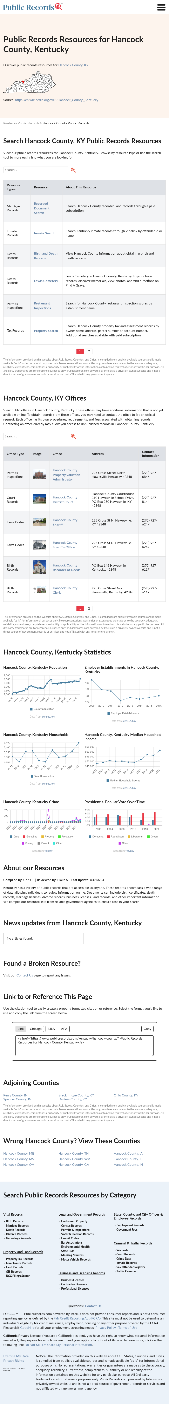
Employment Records (130, 1225)
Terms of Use (127, 1327)
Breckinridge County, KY (76, 1095)
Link (21, 1028)
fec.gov (130, 851)
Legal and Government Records (82, 1214)
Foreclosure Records (19, 1263)
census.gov (48, 717)
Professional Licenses (75, 1288)
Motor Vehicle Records (76, 1259)
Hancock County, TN (74, 1153)
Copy (147, 1028)
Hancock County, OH (18, 1164)
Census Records (71, 1225)
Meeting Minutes (72, 1255)
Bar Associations (71, 1242)
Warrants (122, 1250)
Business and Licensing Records (82, 1273)
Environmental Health (75, 1246)
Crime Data (123, 1258)
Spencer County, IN (17, 1099)
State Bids (67, 1251)
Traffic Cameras (126, 1271)
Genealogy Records (18, 1238)
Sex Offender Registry (130, 1267)
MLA (51, 1028)
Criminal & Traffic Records (133, 1243)
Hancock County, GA (74, 1164)
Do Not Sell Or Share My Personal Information (58, 1344)
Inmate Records (126, 1263)
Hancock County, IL (128, 1159)
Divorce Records (16, 1234)
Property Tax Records (19, 1259)
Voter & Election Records (77, 1234)
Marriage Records (17, 1225)
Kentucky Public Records (21, 123)
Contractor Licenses (74, 1284)
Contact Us (24, 975)
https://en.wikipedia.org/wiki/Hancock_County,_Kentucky (56, 100)
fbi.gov (49, 851)
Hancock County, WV (74, 1159)
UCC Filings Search (18, 1276)
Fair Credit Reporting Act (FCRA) (77, 1318)
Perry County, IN (15, 1095)
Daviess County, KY (73, 1099)
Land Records (14, 1267)
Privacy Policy (105, 1327)
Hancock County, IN (128, 1164)
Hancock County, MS (18, 1159)
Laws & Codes (70, 1238)
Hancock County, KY (73, 65)
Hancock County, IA (128, 1153)
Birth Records (14, 1221)
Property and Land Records (23, 1252)
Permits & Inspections (75, 1230)
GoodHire (27, 1327)
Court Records (125, 1254)
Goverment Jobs (126, 1229)
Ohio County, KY (126, 1095)
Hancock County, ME (18, 1153)
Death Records (15, 1230)
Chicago (36, 1028)
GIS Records (14, 1271)
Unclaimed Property (74, 1221)
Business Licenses (72, 1280)
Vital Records (13, 1214)
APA (64, 1028)
